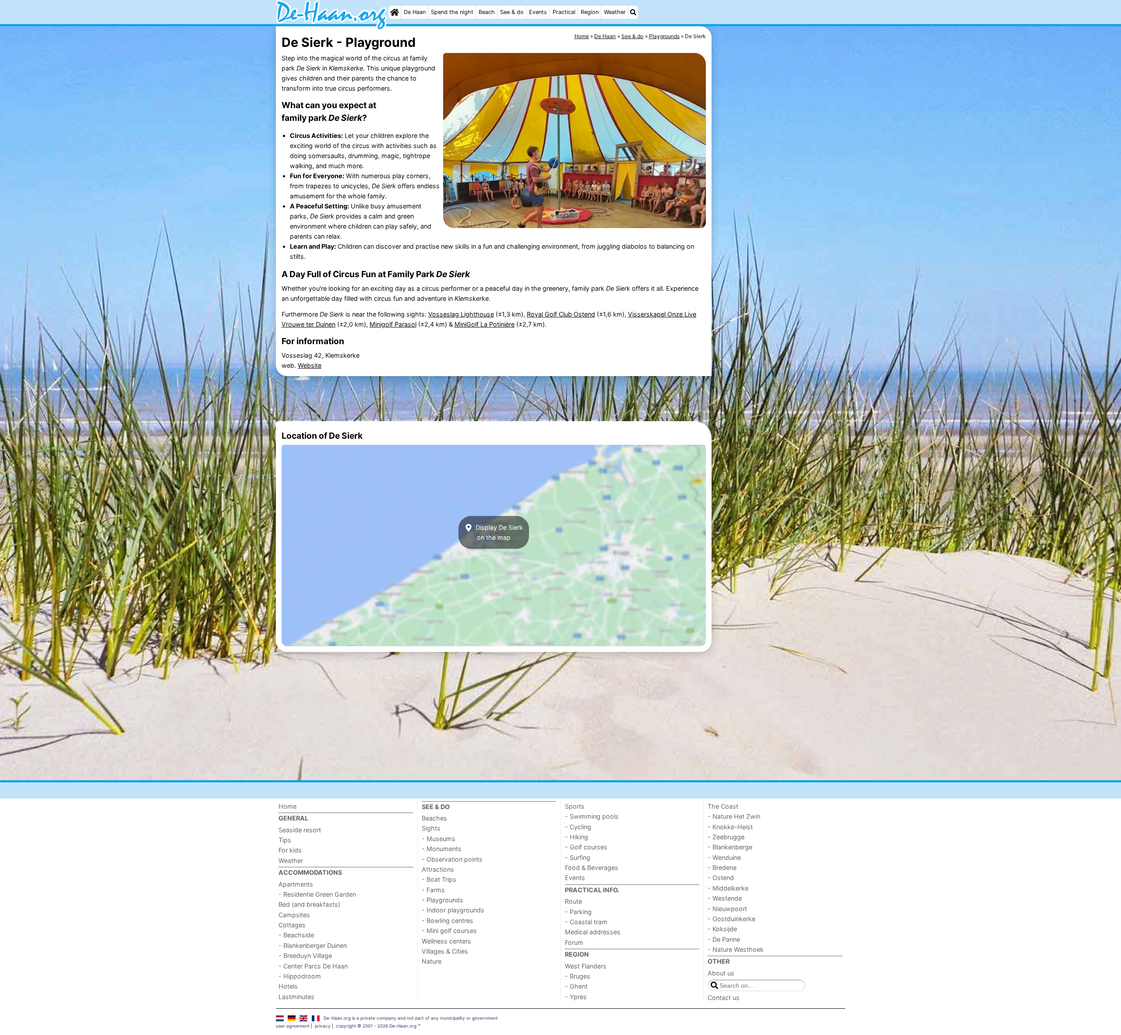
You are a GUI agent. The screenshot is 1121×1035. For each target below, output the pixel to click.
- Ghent (576, 986)
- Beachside (296, 935)
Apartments (295, 884)
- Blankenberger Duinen (312, 945)
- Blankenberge (730, 847)
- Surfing (577, 857)
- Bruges (577, 976)
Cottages (292, 925)
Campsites (294, 915)
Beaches (434, 818)
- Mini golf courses (449, 930)
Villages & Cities (445, 951)
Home (287, 806)
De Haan (415, 12)
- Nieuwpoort (727, 908)
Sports (575, 806)
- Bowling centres (447, 920)
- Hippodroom (299, 976)
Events (538, 12)
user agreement (293, 1025)
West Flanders (585, 966)
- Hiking (576, 837)
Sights (431, 828)
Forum (574, 942)
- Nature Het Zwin (734, 816)
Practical (564, 12)
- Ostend (721, 877)
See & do (512, 12)
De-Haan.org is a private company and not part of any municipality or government (411, 1018)
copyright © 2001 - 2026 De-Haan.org (376, 1025)
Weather (615, 12)
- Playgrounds (442, 900)
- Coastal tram (586, 922)
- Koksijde (722, 929)
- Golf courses (586, 847)
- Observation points (452, 859)
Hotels (288, 986)
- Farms (433, 890)
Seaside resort (299, 830)
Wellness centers (446, 941)
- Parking (578, 911)
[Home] (394, 12)
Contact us (724, 997)
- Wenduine (724, 857)
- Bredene (722, 867)
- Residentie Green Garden (317, 894)
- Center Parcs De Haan (313, 966)
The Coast (723, 806)
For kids (290, 850)
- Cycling (578, 827)
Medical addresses (592, 932)
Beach (487, 12)
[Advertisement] (779, 227)
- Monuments (442, 848)
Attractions (438, 869)
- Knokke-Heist (730, 827)
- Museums (438, 838)
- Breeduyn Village (305, 955)
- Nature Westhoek (736, 949)
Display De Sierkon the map (498, 532)
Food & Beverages (591, 867)
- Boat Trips (439, 879)
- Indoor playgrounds (453, 910)
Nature (431, 961)
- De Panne (724, 939)
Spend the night (452, 12)
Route (573, 901)
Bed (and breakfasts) (309, 904)
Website (309, 365)
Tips (284, 840)
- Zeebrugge (726, 837)
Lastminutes (296, 996)
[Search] (633, 12)
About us (721, 973)
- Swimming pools (592, 816)
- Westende (725, 898)
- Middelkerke (728, 888)
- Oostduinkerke (731, 918)
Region (590, 12)
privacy (323, 1025)
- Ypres (576, 996)
